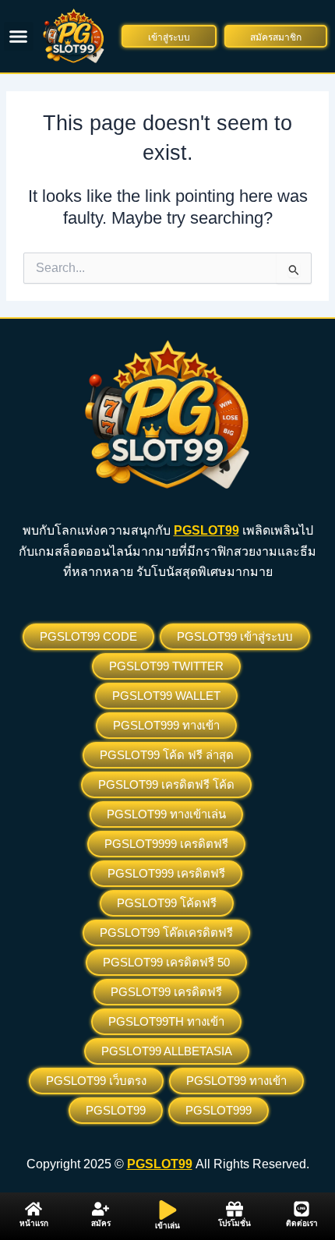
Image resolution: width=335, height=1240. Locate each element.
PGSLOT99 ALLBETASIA (166, 1051)
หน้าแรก (33, 1223)
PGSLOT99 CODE (88, 636)
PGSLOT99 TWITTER (166, 666)
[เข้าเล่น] (168, 1210)
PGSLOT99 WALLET (166, 695)
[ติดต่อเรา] (301, 1208)
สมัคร (101, 1223)
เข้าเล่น (167, 1225)
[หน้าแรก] (33, 1208)
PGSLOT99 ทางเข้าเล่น (166, 814)
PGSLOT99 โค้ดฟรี (167, 903)
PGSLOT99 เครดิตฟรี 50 (166, 962)
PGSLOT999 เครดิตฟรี (166, 873)
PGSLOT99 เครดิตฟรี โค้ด (166, 784)
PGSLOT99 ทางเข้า (236, 1080)
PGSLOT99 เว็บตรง (96, 1080)
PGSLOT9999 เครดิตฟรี (166, 843)
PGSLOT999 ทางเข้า (166, 725)
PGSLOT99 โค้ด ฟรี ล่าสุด (167, 754)
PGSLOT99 (116, 1110)
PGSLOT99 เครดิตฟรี (166, 991)
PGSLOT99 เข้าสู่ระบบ (235, 636)
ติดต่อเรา (302, 1223)
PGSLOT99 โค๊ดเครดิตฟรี (166, 932)
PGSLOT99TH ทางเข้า (166, 1021)
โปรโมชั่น (234, 1223)
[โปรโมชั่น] (234, 1208)
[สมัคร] (100, 1208)
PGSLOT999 (218, 1110)
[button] (19, 36)
